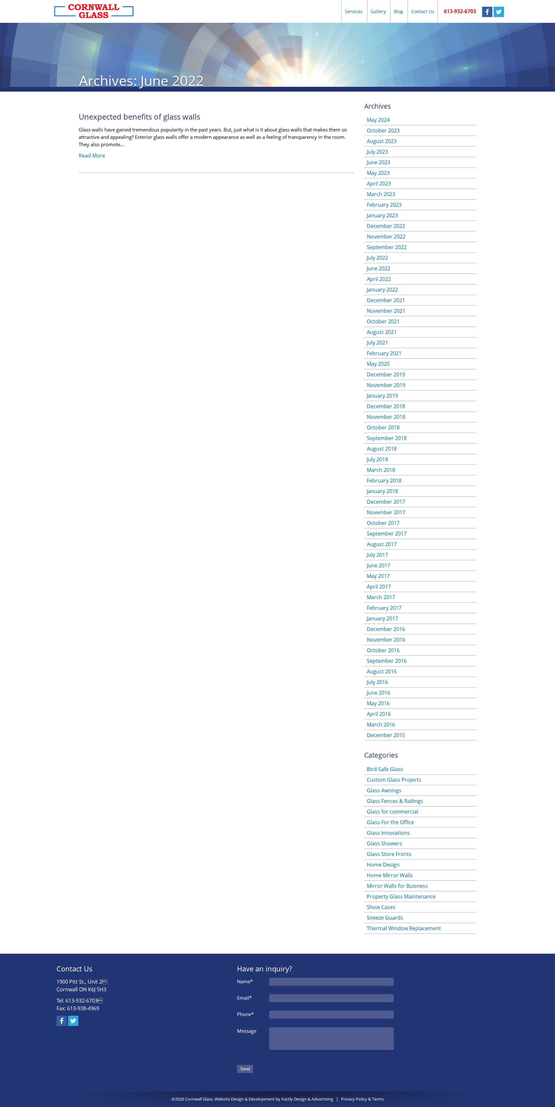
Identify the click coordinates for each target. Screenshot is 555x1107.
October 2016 (383, 650)
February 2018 (384, 480)
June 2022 (378, 268)
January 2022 (382, 289)
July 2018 (377, 459)
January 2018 (382, 491)
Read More (92, 155)
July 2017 (377, 554)
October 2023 (383, 130)
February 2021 (384, 353)
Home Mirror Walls (390, 875)
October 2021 (383, 321)
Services (354, 11)
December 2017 (386, 501)
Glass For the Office (390, 822)
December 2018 (386, 406)
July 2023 (377, 151)
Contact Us (422, 11)
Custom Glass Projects (394, 779)
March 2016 (381, 724)
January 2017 (382, 618)
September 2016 (387, 660)
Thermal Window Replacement (404, 928)
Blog (398, 11)
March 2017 (381, 597)
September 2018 (387, 438)
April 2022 (379, 279)
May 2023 (378, 172)
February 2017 (384, 607)
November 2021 (386, 310)
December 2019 (386, 374)
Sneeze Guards (385, 917)
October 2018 (383, 427)
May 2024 (378, 119)
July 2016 (377, 682)
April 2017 (379, 586)
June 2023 (378, 162)
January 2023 (382, 215)
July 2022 (377, 257)
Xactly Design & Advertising (307, 1099)
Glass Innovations (388, 832)
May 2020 (378, 363)
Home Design (383, 864)
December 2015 (386, 735)
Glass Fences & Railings (395, 801)
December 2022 (386, 226)
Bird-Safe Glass (385, 769)
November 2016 (386, 639)
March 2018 (381, 469)
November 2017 (386, 512)
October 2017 (383, 522)
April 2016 (379, 713)
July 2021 (377, 342)
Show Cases (381, 907)
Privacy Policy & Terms (362, 1099)
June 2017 (378, 565)
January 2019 (382, 395)
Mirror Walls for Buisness (397, 885)
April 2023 (379, 183)
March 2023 (381, 194)
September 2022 (387, 247)
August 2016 (382, 671)
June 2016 (378, 692)
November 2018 (386, 416)
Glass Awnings (384, 790)
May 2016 (378, 703)
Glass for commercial (392, 811)
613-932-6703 (460, 11)
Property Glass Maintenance (401, 896)
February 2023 (384, 204)
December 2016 (386, 629)
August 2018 (382, 448)
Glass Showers (384, 843)
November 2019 (386, 385)
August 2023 (382, 141)
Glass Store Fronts (389, 854)
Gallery (378, 11)
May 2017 (378, 576)
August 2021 (382, 332)
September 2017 (387, 533)
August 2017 (382, 544)
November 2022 (386, 236)
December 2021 (386, 300)
